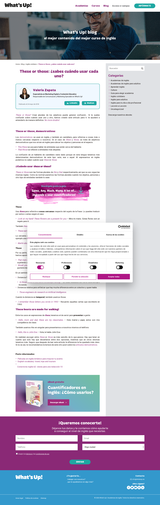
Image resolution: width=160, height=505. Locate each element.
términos (29, 454)
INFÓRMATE (145, 6)
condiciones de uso (42, 454)
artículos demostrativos (86, 345)
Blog (106, 6)
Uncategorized (117, 109)
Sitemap (43, 498)
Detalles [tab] (80, 235)
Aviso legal (19, 498)
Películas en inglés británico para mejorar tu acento (40, 359)
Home (18, 64)
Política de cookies (31, 498)
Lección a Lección (119, 106)
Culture (114, 90)
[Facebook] (128, 487)
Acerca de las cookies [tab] (115, 235)
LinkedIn (73, 103)
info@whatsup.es (138, 479)
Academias (81, 6)
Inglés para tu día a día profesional (126, 103)
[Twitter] (132, 487)
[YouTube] (135, 487)
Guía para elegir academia (122, 93)
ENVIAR (80, 462)
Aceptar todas (113, 277)
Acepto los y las (33, 454)
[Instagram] (139, 487)
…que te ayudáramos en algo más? (80, 482)
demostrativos (26, 137)
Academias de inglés (120, 80)
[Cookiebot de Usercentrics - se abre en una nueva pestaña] (120, 227)
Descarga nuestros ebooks (120, 115)
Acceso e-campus (121, 6)
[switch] (66, 267)
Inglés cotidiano (31, 64)
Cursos (96, 6)
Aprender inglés (118, 87)
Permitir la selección (80, 277)
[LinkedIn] (142, 487)
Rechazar (46, 277)
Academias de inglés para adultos (126, 83)
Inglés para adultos (119, 99)
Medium (90, 103)
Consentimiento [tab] (44, 235)
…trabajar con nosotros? (76, 479)
